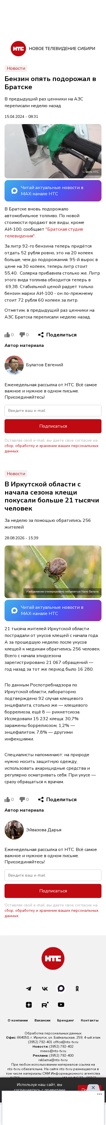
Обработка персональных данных (53, 1033)
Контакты (89, 1020)
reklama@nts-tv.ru (53, 1060)
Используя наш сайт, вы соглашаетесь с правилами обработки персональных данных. (40, 1090)
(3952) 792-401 (40, 1042)
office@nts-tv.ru (65, 1042)
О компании (18, 1020)
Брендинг (65, 1020)
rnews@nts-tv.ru (53, 1051)
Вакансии (42, 1020)
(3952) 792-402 (61, 1046)
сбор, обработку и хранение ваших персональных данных (51, 448)
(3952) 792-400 (61, 1055)
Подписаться (53, 426)
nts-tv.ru (13, 1069)
